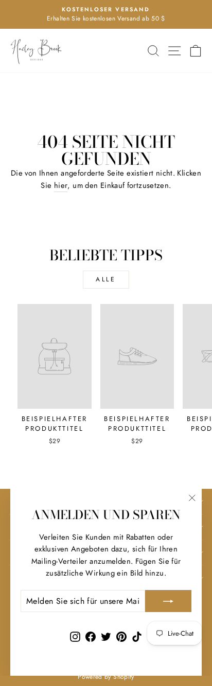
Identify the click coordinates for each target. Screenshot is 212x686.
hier (60, 185)
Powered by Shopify (106, 676)
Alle (106, 279)
